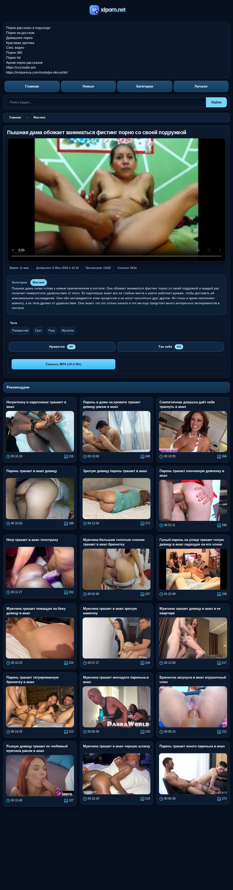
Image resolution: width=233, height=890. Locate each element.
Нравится (61, 346)
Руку (51, 330)
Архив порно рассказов (24, 62)
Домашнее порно (19, 38)
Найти (216, 102)
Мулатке (68, 330)
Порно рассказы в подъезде (28, 28)
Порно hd (13, 57)
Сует (38, 330)
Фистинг (39, 282)
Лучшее (201, 86)
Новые (88, 86)
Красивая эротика (20, 43)
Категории (144, 86)
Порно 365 (14, 52)
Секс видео (15, 47)
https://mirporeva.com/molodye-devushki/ (37, 72)
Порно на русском (20, 33)
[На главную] (116, 10)
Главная (32, 86)
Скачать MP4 (63, 364)
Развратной (20, 330)
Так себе (169, 346)
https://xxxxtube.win (21, 67)
